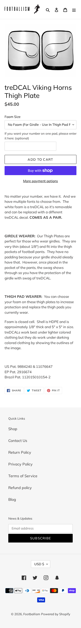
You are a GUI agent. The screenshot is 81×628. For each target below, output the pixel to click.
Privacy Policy (20, 464)
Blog (12, 499)
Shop (12, 428)
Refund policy (20, 487)
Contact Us (17, 440)
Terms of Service (22, 476)
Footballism (31, 614)
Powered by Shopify (55, 614)
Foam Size (13, 117)
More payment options (40, 181)
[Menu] (74, 9)
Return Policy (19, 452)
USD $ (39, 564)
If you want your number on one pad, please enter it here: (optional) (40, 136)
